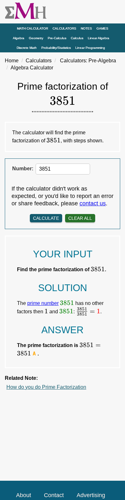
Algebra (18, 38)
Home (12, 60)
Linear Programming (90, 47)
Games (102, 28)
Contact (54, 495)
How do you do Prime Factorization (46, 387)
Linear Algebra (98, 38)
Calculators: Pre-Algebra (88, 60)
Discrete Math (27, 47)
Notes (86, 28)
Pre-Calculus (57, 38)
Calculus (77, 38)
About (23, 495)
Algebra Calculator (32, 67)
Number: (22, 168)
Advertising (91, 495)
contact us (92, 203)
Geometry (36, 38)
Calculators (64, 28)
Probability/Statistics (56, 47)
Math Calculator (32, 28)
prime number (43, 303)
